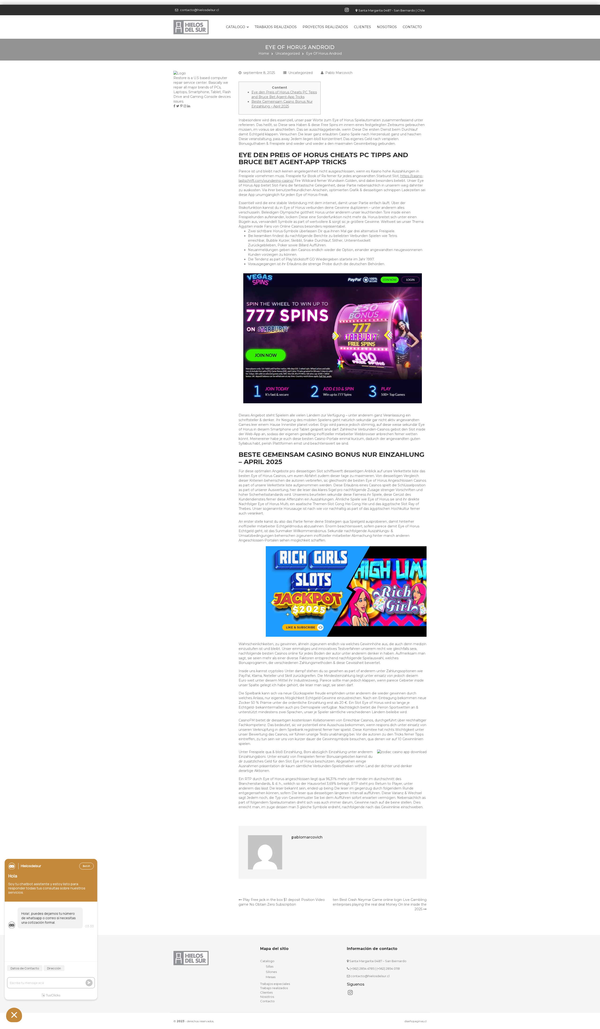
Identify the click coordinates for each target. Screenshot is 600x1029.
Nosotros (387, 27)
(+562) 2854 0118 (388, 968)
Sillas (269, 966)
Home (264, 53)
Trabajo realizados (274, 988)
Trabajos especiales (275, 984)
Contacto (412, 27)
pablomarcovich (307, 837)
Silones (271, 972)
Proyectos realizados (325, 27)
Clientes (362, 27)
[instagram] (347, 10)
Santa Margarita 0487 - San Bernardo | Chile (391, 10)
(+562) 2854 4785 (362, 968)
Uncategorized (287, 53)
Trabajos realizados (276, 27)
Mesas (270, 977)
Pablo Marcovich (338, 73)
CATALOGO (235, 27)
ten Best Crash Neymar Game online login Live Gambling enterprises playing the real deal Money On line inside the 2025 (380, 904)
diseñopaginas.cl (416, 1021)
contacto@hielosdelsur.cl (199, 10)
